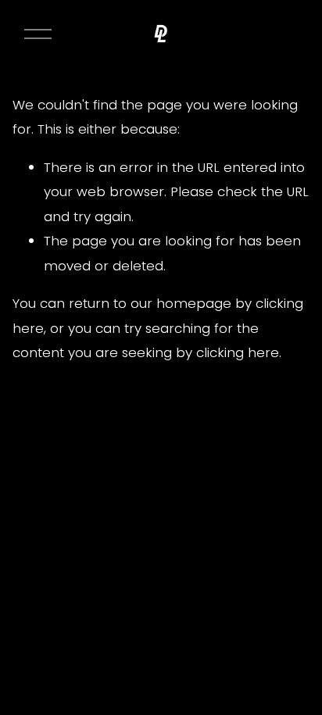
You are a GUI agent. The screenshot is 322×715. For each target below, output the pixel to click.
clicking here (237, 352)
